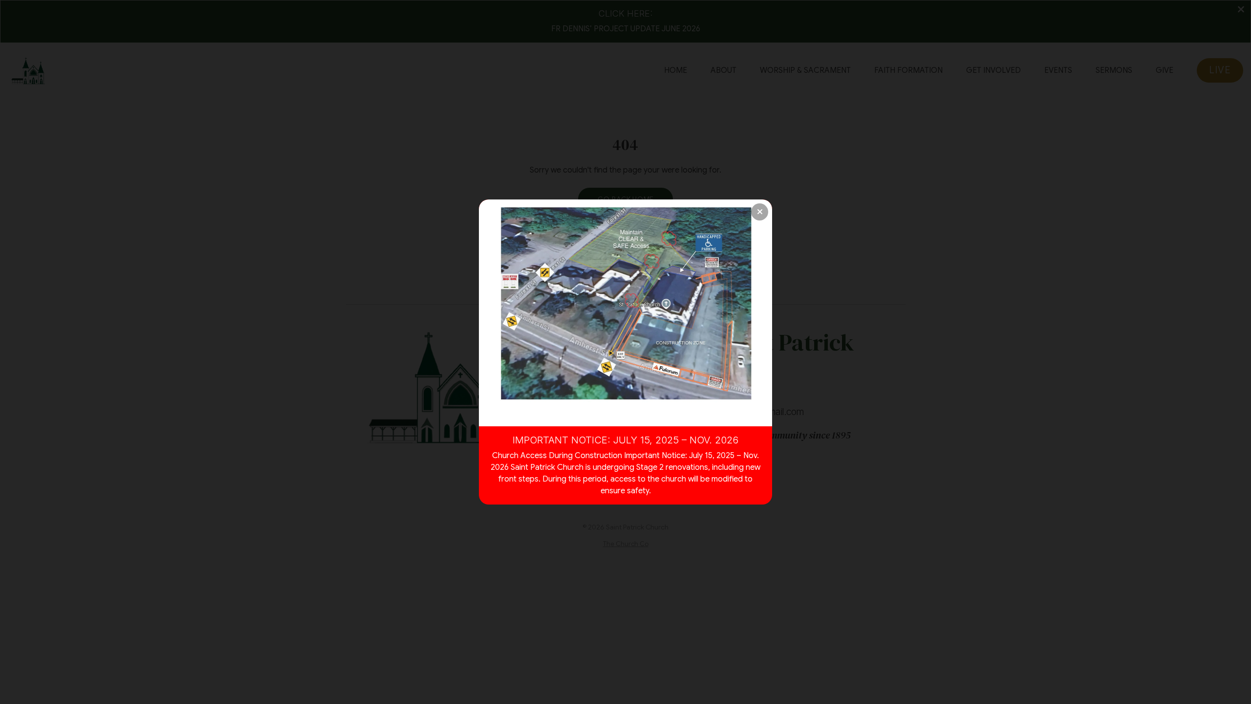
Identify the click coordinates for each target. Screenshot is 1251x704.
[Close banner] (759, 211)
